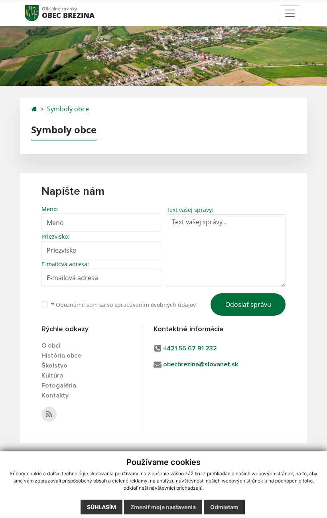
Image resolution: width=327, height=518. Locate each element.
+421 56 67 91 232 (190, 348)
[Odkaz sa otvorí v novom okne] (49, 414)
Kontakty (55, 395)
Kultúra (52, 375)
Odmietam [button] (224, 507)
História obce (61, 355)
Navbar (39, 13)
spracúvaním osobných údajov (155, 304)
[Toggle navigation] (290, 13)
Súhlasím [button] (101, 507)
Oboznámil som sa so (123, 304)
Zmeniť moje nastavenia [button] (163, 507)
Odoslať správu (248, 304)
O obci (50, 345)
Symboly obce (68, 109)
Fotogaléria (58, 385)
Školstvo (54, 365)
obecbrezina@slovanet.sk (200, 364)
